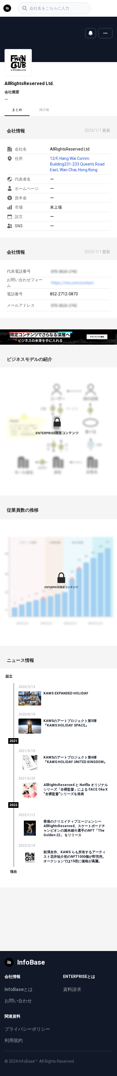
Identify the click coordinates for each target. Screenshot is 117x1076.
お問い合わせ (18, 1000)
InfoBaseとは (19, 989)
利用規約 (14, 1040)
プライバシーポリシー (27, 1029)
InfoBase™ (28, 1061)
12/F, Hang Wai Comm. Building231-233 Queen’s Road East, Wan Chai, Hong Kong (77, 164)
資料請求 (72, 989)
